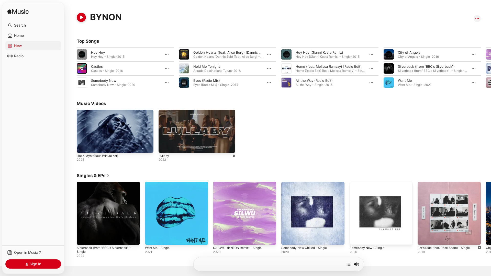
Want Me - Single (158, 184)
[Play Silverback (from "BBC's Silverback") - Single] (83, 238)
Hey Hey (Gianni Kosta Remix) (319, 52)
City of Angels (409, 52)
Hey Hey (98, 52)
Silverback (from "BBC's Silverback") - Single (106, 186)
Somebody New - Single (369, 184)
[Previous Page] (71, 68)
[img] (18, 12)
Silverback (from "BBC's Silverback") (426, 66)
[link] (93, 175)
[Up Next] (348, 264)
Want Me (405, 80)
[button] (33, 25)
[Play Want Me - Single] (151, 238)
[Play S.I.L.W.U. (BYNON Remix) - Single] (219, 238)
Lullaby (164, 156)
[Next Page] (485, 68)
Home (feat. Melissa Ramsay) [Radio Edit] (329, 66)
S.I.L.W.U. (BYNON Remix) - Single (240, 184)
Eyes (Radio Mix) (206, 80)
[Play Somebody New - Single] (356, 238)
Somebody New (103, 80)
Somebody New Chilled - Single (306, 184)
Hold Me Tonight (206, 66)
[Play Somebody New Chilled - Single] (288, 238)
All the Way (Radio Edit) (314, 80)
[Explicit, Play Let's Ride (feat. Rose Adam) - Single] (424, 238)
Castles (97, 66)
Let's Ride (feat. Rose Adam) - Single (447, 184)
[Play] (81, 17)
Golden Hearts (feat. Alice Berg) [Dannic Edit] (229, 52)
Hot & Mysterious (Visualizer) (97, 156)
